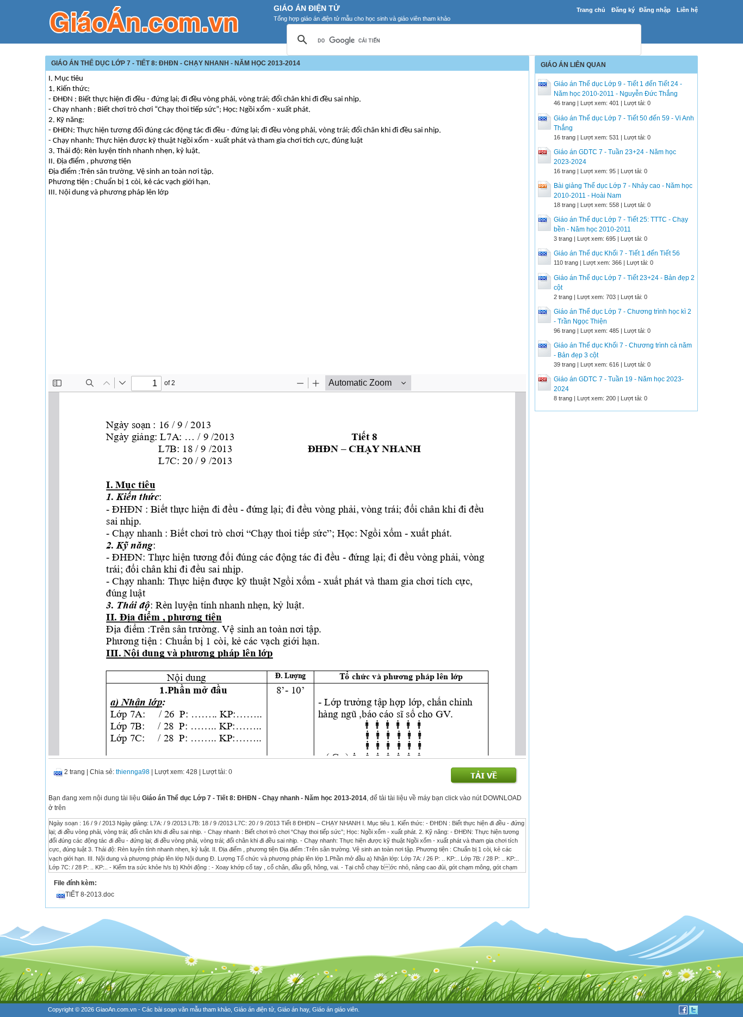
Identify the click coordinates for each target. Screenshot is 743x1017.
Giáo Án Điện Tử (307, 8)
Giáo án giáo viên (335, 1009)
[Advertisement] (287, 292)
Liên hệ (687, 10)
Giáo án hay (293, 1009)
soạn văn (176, 1009)
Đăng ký (623, 10)
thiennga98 (133, 772)
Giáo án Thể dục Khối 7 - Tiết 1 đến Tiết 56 (617, 253)
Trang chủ (591, 10)
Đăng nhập (655, 10)
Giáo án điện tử (254, 1009)
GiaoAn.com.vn (116, 1009)
